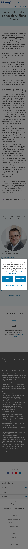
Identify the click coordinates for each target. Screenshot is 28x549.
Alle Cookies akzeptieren (20, 279)
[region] (14, 274)
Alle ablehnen (8, 279)
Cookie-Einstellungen (14, 285)
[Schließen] (25, 261)
